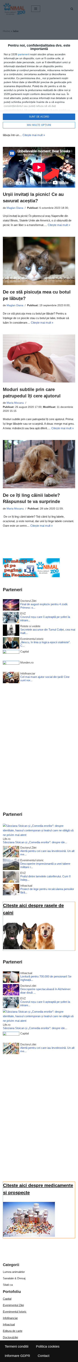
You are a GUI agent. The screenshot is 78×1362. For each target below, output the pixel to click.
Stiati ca (8, 1284)
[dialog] (39, 86)
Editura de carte (12, 1330)
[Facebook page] (31, 576)
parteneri (23, 54)
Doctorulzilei (10, 1337)
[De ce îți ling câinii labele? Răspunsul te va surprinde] (39, 464)
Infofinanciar (10, 1318)
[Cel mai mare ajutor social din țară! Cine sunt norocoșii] (11, 678)
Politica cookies (47, 1346)
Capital (7, 1298)
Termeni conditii (16, 1346)
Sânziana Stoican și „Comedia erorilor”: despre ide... (35, 842)
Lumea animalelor (14, 1271)
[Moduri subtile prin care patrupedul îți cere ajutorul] (39, 358)
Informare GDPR (17, 1356)
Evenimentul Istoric (15, 1311)
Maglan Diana (15, 207)
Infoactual (9, 1324)
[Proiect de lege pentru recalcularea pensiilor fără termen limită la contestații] (11, 890)
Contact (43, 1356)
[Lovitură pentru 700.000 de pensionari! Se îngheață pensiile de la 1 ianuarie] (11, 977)
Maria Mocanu (15, 402)
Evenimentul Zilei (13, 1305)
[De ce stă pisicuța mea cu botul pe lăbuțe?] (39, 261)
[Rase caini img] (29, 948)
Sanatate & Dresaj (14, 1278)
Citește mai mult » (34, 135)
